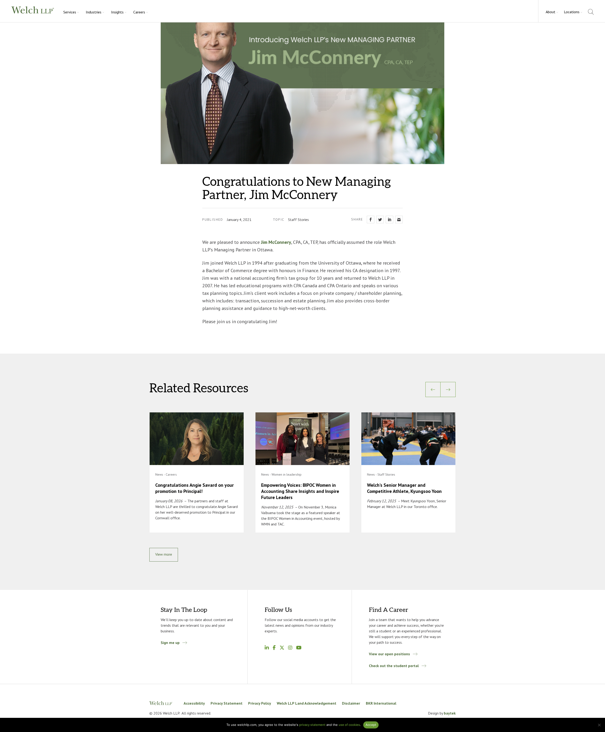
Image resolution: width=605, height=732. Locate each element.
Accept (371, 725)
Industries (93, 12)
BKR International (381, 703)
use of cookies (349, 725)
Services (69, 12)
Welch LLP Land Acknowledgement (306, 703)
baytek (450, 713)
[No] (599, 725)
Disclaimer (351, 703)
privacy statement (312, 725)
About (550, 11)
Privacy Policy (259, 703)
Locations (571, 11)
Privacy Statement (226, 703)
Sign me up (170, 642)
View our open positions (389, 654)
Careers (139, 12)
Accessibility (194, 703)
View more (163, 554)
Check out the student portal (394, 665)
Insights (117, 12)
